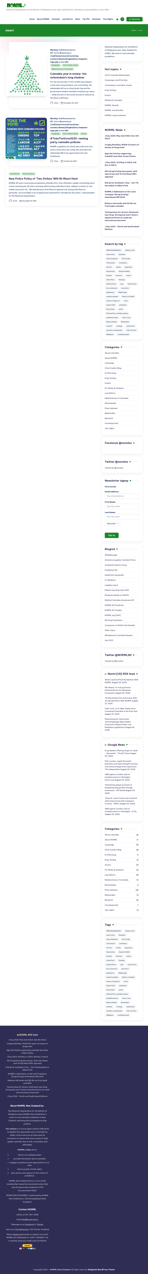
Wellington (110, 334)
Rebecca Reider (111, 322)
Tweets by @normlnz (114, 468)
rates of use (126, 317)
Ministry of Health (128, 296)
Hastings (122, 280)
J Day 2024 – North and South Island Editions (122, 228)
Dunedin (109, 275)
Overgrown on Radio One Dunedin (120, 625)
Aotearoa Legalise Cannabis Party (120, 560)
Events (83, 134)
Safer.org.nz (110, 630)
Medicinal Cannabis (113, 100)
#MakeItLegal (111, 555)
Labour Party (132, 284)
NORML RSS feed (28, 1034)
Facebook (29, 1224)
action (29, 1162)
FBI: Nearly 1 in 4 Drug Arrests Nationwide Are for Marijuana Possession (118, 690)
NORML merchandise (114, 110)
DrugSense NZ (111, 570)
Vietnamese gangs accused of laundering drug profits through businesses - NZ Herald (119, 788)
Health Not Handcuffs (114, 575)
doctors (109, 267)
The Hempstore (21, 1229)
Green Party (110, 280)
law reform (125, 288)
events (128, 275)
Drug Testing (110, 90)
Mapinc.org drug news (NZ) (117, 590)
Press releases (28, 174)
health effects (111, 284)
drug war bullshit (124, 271)
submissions (130, 326)
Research (109, 418)
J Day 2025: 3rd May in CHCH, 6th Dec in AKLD (120, 163)
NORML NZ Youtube (113, 610)
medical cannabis (112, 296)
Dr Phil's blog (110, 373)
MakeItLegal (122, 292)
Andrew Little (129, 250)
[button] (134, 19)
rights (39, 1169)
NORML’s (120, 194)
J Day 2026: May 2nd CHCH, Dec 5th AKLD (122, 137)
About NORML (111, 358)
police (121, 309)
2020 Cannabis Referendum (117, 75)
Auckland (122, 254)
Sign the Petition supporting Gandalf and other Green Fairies (120, 155)
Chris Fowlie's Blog (70, 65)
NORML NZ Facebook (114, 605)
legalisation (110, 292)
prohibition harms (112, 317)
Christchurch (110, 263)
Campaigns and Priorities (116, 80)
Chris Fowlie (126, 258)
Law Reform (14, 174)
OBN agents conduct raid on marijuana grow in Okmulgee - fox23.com (118, 777)
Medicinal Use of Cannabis (62, 69)
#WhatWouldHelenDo (113, 250)
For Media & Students (114, 388)
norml (126, 301)
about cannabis (39, 1158)
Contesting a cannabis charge (118, 85)
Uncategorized (111, 423)
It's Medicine (110, 580)
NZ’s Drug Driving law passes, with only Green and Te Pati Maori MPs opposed (121, 174)
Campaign (55, 65)
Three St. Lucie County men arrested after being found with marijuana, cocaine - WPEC (121, 801)
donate (16, 1234)
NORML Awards (112, 105)
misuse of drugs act (113, 301)
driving (118, 267)
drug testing (110, 271)
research (109, 326)
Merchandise (110, 403)
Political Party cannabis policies (117, 313)
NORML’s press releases (115, 115)
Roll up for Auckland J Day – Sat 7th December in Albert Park (121, 184)
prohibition (29, 1176)
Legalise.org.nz (111, 585)
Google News (116, 744)
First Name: (110, 502)
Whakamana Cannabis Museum (119, 635)
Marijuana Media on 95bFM (117, 595)
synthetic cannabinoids (114, 330)
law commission (111, 288)
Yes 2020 (109, 640)
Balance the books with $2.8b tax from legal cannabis (120, 204)
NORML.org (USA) (113, 615)
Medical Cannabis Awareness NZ (119, 600)
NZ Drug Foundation (113, 620)
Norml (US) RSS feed (121, 673)
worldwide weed (123, 334)
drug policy (128, 267)
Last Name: (110, 512)
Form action (110, 486)
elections (119, 275)
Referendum (125, 322)
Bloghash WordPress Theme (101, 1269)
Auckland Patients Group (116, 565)
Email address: (112, 491)
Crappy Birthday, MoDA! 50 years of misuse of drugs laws (122, 146)
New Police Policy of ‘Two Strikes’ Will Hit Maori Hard (43, 178)
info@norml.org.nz (30, 1219)
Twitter (40, 1224)
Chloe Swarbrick (112, 258)
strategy (119, 326)
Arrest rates (110, 254)
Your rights (109, 428)
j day (122, 284)
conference (123, 263)
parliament (123, 305)
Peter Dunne (110, 309)
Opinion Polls (110, 305)
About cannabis (112, 353)
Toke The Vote (131, 330)
